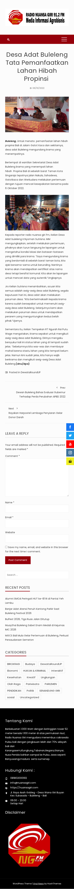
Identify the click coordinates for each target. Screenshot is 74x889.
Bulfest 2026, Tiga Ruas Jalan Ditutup (27, 619)
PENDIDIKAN (14, 690)
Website (10, 532)
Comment (12, 456)
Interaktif (57, 670)
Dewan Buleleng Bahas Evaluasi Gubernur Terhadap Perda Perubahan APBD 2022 (40, 392)
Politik (30, 690)
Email (9, 517)
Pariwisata (32, 684)
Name (9, 502)
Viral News (38, 883)
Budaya (30, 664)
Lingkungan (48, 677)
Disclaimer (15, 812)
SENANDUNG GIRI (49, 690)
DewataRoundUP (31, 372)
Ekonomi (12, 670)
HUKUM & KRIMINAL (34, 670)
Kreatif (31, 677)
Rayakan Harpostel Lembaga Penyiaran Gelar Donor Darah (35, 413)
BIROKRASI (13, 664)
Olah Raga (13, 684)
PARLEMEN (51, 684)
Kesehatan (14, 677)
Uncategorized (29, 697)
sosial (10, 697)
